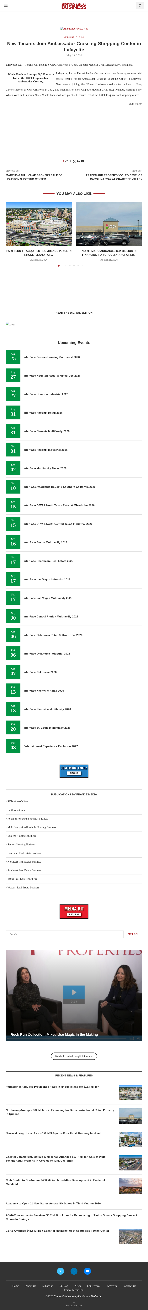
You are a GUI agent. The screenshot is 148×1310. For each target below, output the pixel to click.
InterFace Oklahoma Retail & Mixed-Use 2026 (53, 635)
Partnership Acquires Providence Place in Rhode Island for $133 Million (52, 1086)
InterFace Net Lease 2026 (40, 672)
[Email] (87, 1271)
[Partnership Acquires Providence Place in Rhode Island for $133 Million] (39, 224)
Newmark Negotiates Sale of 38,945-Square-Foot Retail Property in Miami (53, 1133)
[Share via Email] (82, 161)
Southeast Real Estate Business (24, 870)
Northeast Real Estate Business (24, 861)
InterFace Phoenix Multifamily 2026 (47, 431)
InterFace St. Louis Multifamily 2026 (47, 727)
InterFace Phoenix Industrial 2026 (46, 449)
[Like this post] (66, 161)
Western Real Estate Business (23, 887)
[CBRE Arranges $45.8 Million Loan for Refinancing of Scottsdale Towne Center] (130, 1236)
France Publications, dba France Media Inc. (78, 1296)
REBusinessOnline (18, 801)
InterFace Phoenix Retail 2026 (43, 412)
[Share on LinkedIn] (78, 161)
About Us (30, 1286)
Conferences (93, 1286)
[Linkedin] (74, 1271)
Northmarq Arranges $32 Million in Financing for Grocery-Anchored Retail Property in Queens (60, 1111)
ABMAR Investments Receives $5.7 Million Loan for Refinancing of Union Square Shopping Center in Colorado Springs (72, 1217)
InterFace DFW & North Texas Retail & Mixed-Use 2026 (59, 505)
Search (133, 934)
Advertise (112, 1286)
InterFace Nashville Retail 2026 (44, 690)
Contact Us (130, 1286)
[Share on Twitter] (74, 161)
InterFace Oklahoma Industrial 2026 (47, 653)
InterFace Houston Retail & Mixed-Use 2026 (52, 375)
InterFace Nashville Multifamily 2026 (47, 709)
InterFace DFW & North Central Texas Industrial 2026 (58, 523)
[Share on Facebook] (70, 161)
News (78, 1286)
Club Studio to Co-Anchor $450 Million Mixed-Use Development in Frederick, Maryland (56, 1182)
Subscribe (47, 1286)
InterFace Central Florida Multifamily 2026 (51, 616)
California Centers (17, 810)
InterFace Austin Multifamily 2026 (45, 542)
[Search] (140, 5)
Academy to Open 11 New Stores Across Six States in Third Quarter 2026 (53, 1203)
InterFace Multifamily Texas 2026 (45, 468)
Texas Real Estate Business (22, 878)
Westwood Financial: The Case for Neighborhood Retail (56, 1034)
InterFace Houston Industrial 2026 (46, 394)
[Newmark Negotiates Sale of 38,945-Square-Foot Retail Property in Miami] (130, 1139)
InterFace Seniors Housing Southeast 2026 (52, 357)
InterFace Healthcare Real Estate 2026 (48, 560)
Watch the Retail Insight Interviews (74, 1056)
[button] (11, 234)
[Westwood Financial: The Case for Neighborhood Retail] (74, 995)
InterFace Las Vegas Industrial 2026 (47, 579)
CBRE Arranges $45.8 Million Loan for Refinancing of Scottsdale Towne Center (57, 1230)
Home (15, 1286)
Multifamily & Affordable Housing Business (32, 827)
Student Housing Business (22, 835)
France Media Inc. (74, 1290)
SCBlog (64, 1286)
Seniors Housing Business (21, 844)
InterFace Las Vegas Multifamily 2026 (48, 598)
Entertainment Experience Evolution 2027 (51, 746)
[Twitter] (60, 1271)
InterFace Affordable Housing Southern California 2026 (60, 486)
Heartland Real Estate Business (24, 853)
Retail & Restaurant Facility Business (28, 818)
